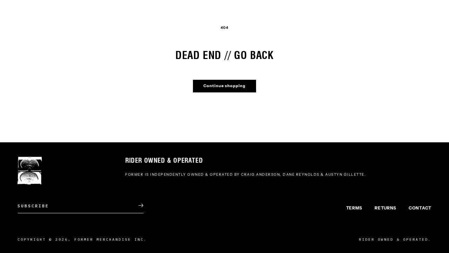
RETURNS (385, 207)
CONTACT (420, 207)
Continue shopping (224, 85)
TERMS (354, 207)
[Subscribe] (135, 205)
